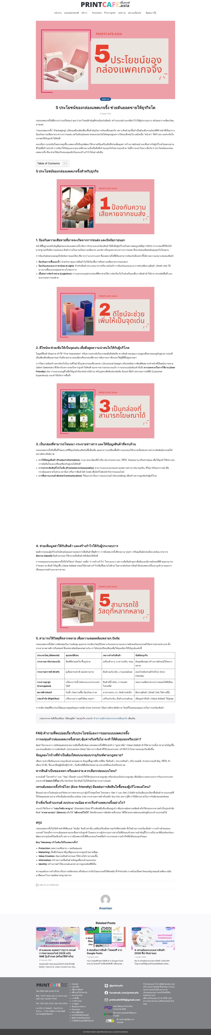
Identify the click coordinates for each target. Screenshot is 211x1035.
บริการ (84, 13)
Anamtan (105, 908)
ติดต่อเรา (150, 13)
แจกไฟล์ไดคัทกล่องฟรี (80, 1015)
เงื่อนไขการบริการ (79, 1007)
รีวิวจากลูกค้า (110, 13)
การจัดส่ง (75, 1004)
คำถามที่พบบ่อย (78, 1012)
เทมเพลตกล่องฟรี (71, 13)
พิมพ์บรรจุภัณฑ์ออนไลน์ (81, 1018)
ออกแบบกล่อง (77, 995)
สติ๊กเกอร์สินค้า (77, 990)
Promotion (97, 13)
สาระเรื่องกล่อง (53, 885)
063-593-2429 (46, 1003)
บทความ (122, 13)
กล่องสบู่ (75, 984)
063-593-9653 (61, 1003)
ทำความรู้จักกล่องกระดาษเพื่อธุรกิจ (110, 718)
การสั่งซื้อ (75, 998)
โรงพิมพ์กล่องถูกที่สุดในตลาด (83, 1021)
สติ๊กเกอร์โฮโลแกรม (79, 992)
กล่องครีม (75, 987)
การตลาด (89, 929)
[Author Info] (105, 903)
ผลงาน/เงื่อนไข (134, 13)
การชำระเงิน (77, 1001)
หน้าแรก (58, 13)
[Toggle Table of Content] (64, 163)
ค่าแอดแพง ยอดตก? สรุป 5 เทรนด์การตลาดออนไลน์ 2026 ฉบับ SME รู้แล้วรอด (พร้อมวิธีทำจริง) (57, 953)
